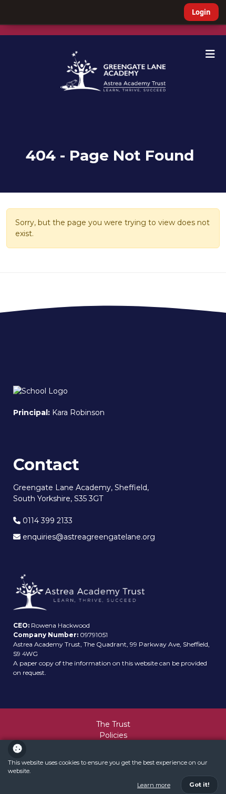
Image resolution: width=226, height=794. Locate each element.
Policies (113, 735)
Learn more (153, 785)
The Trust (113, 724)
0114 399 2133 (46, 520)
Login (201, 12)
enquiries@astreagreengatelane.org (87, 537)
